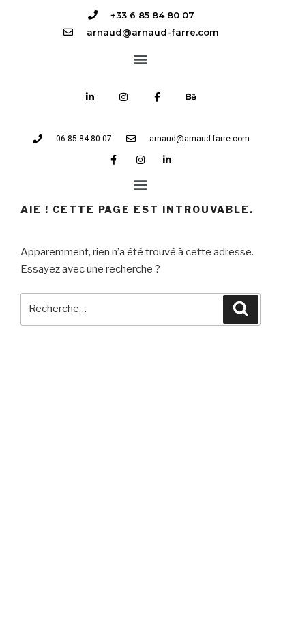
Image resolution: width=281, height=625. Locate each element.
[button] (141, 58)
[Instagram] (123, 96)
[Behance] (190, 96)
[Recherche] (240, 309)
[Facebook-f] (157, 96)
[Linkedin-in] (90, 96)
